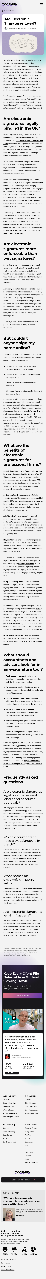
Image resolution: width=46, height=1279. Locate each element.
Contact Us (29, 1142)
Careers (27, 1159)
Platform (28, 1135)
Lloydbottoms (9, 540)
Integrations (29, 1132)
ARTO (38, 609)
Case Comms (7, 1135)
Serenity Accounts (26, 564)
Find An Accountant (32, 1163)
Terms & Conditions (7, 1270)
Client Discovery (30, 1103)
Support (28, 1149)
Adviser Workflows (31, 1113)
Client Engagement (31, 1110)
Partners (28, 1156)
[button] (41, 4)
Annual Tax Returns (10, 1113)
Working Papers (8, 1110)
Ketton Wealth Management (18, 495)
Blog (26, 1145)
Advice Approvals (31, 1106)
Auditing (6, 1138)
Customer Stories (31, 1128)
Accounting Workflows (11, 1117)
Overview (6, 1099)
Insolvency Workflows (10, 1142)
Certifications (5, 1263)
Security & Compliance (8, 1259)
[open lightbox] (23, 1019)
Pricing (27, 1138)
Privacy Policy (6, 1266)
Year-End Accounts (9, 1106)
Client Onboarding (9, 1103)
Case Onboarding (9, 1132)
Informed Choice (35, 411)
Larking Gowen (27, 474)
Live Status (29, 1152)
